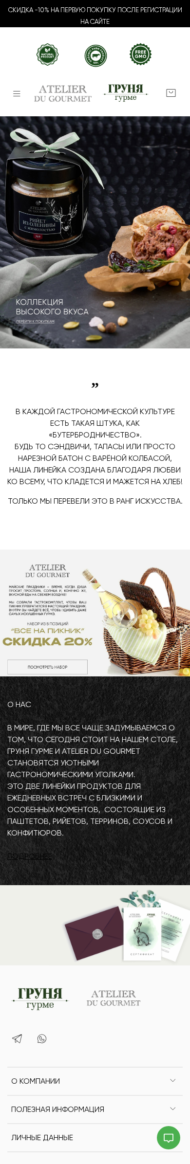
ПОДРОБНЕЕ (29, 856)
